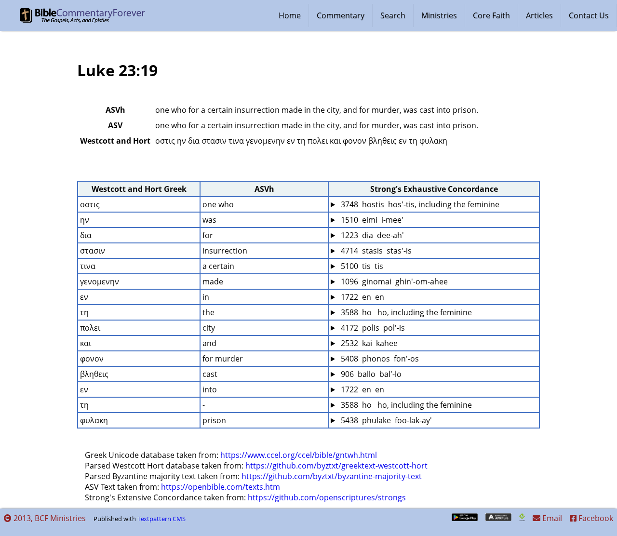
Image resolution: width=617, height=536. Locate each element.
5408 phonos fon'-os (379, 358)
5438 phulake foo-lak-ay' (385, 420)
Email (551, 518)
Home (290, 15)
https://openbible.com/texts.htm (220, 487)
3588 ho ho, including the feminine (405, 312)
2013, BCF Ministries (49, 518)
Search (392, 15)
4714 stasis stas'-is (375, 250)
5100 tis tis (361, 266)
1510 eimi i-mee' (371, 219)
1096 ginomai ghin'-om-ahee (393, 281)
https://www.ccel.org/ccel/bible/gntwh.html (298, 455)
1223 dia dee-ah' (371, 235)
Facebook (595, 518)
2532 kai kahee (368, 343)
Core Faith (491, 15)
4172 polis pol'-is (372, 327)
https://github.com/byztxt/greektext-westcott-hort (336, 465)
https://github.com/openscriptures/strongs (327, 497)
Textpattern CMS (161, 518)
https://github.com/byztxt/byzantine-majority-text (331, 476)
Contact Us (589, 15)
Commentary (340, 15)
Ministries (439, 15)
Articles (539, 15)
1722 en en (361, 297)
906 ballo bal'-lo (370, 374)
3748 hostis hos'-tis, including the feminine (419, 204)
